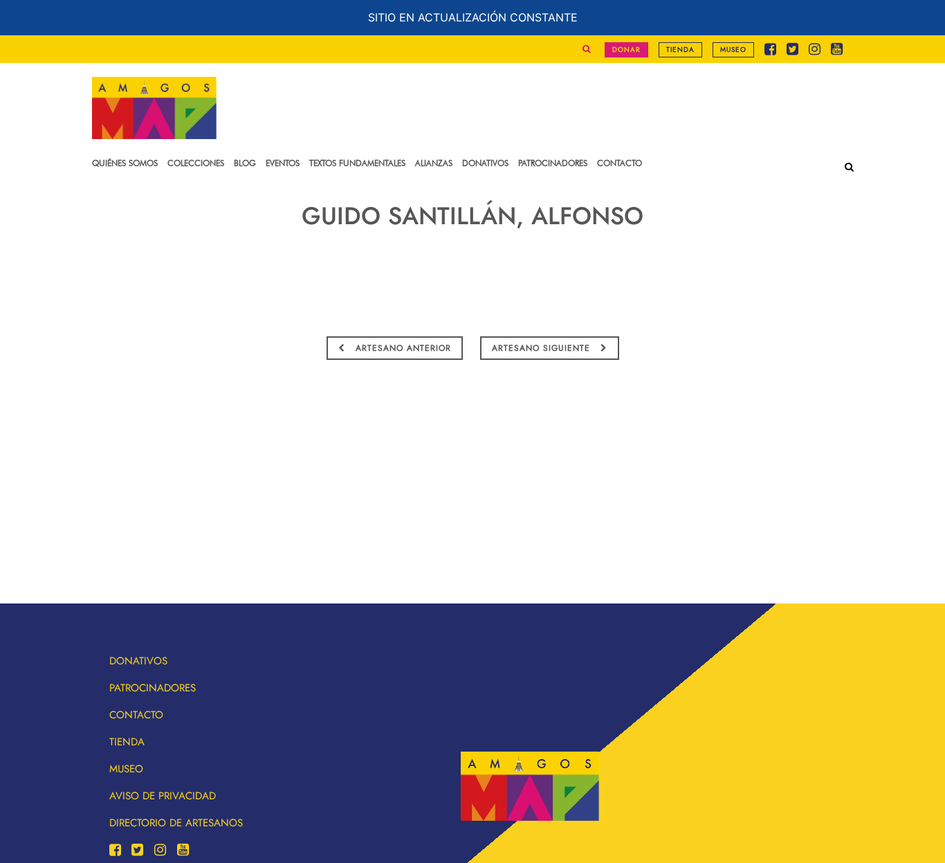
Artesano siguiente (543, 348)
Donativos (138, 661)
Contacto (136, 715)
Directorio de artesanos (176, 822)
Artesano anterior (401, 348)
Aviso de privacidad (162, 795)
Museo (733, 49)
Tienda (680, 49)
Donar (626, 49)
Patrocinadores (152, 688)
